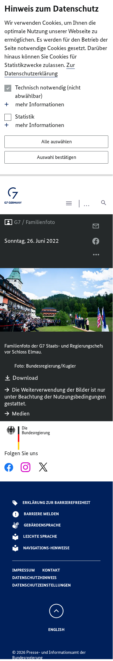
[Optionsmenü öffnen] (96, 256)
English (56, 629)
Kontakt (51, 570)
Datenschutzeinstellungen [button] (41, 585)
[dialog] (56, 88)
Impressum (23, 570)
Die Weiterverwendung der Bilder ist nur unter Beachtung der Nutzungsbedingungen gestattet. (55, 396)
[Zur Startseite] (13, 197)
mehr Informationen (39, 104)
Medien (21, 413)
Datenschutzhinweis (34, 577)
